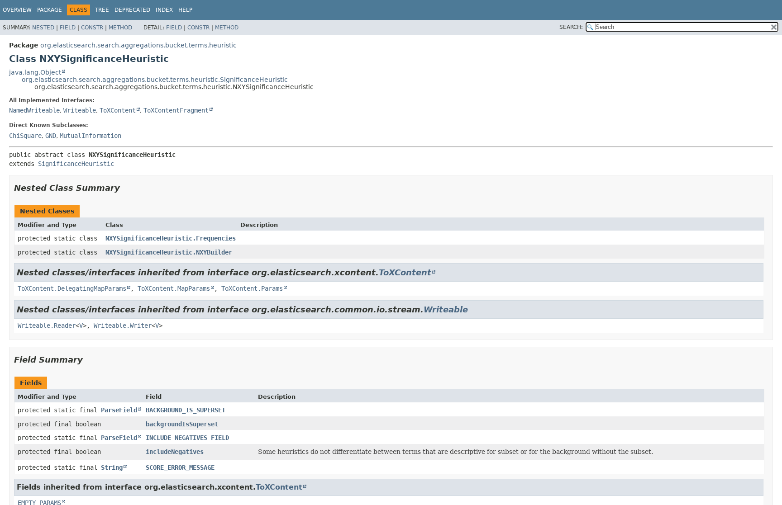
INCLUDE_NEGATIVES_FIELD (187, 437)
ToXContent (118, 110)
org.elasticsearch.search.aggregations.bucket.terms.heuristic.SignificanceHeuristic (155, 79)
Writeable (79, 110)
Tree (102, 10)
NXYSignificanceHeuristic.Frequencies (170, 238)
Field (68, 27)
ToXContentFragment (176, 110)
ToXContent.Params (252, 288)
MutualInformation (90, 135)
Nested (43, 27)
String (112, 467)
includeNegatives (175, 451)
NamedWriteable (34, 110)
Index (164, 10)
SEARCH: (571, 27)
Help (185, 10)
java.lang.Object (35, 72)
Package (49, 10)
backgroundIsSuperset (182, 424)
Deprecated (132, 10)
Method (120, 27)
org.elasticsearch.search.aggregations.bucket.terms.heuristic (138, 45)
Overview (17, 10)
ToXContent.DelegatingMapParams (72, 288)
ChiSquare (25, 135)
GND (50, 135)
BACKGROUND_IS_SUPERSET (185, 410)
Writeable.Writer (123, 325)
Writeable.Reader (47, 325)
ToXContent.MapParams (174, 288)
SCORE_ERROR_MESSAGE (180, 467)
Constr (92, 27)
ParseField (119, 410)
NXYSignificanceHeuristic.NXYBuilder (168, 252)
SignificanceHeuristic (76, 163)
